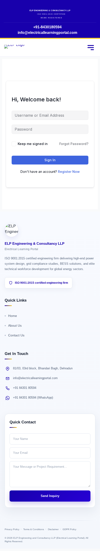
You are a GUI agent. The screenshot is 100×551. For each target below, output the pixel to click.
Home (12, 316)
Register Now (69, 172)
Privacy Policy (12, 529)
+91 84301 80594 (24, 388)
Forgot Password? (73, 144)
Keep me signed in (33, 144)
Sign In (50, 160)
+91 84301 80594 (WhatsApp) (33, 397)
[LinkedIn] (54, 5)
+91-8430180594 (47, 27)
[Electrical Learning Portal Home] (14, 47)
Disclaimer (53, 529)
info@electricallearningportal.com (47, 33)
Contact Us (16, 335)
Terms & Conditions (33, 529)
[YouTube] (46, 5)
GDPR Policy (69, 529)
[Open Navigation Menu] (91, 47)
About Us (15, 325)
